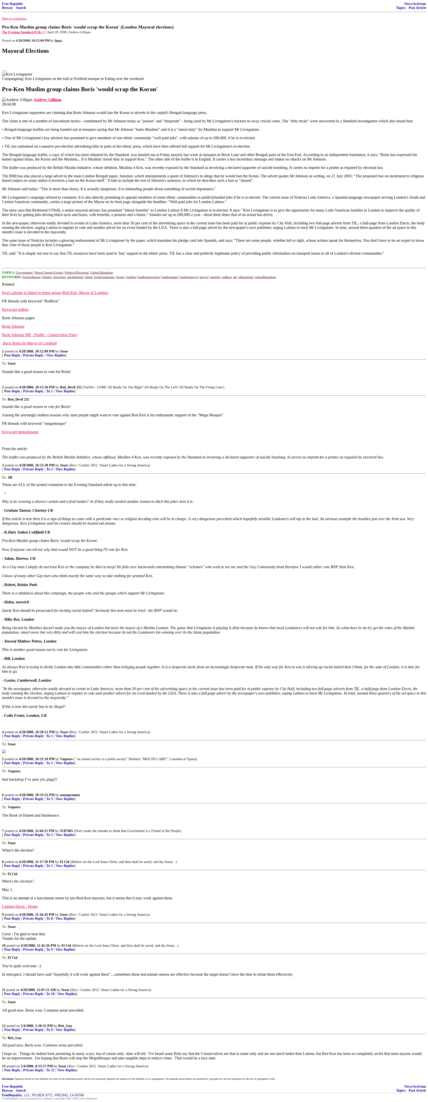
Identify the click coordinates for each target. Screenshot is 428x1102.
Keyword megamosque (20, 432)
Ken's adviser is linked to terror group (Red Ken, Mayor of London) (55, 293)
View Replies (55, 355)
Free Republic (12, 4)
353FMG (66, 831)
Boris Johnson (13, 326)
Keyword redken (15, 309)
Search (21, 8)
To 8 (49, 918)
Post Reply (12, 355)
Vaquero (66, 759)
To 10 (50, 994)
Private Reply (33, 355)
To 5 (49, 799)
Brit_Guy (65, 1026)
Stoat (64, 351)
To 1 (49, 391)
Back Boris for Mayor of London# (29, 343)
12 (3, 1026)
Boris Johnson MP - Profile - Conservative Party (39, 335)
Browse (7, 8)
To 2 (49, 469)
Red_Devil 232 (70, 387)
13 (3, 1066)
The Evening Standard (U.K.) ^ (23, 32)
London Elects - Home (20, 906)
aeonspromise (70, 795)
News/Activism (415, 4)
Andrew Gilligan (47, 100)
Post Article (417, 8)
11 (3, 990)
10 (3, 945)
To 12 (50, 1070)
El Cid (64, 862)
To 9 (49, 949)
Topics (400, 8)
